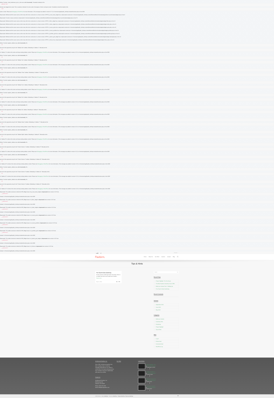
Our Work (157, 256)
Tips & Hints (158, 329)
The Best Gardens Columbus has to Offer (165, 283)
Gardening (158, 324)
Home (145, 256)
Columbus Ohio (159, 321)
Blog (174, 256)
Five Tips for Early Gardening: (103, 272)
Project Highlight (159, 326)
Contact (169, 256)
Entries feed (158, 341)
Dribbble (100, 253)
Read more (98, 278)
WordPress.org (159, 346)
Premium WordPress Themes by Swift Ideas (125, 396)
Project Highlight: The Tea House (163, 281)
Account (175, 252)
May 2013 (158, 309)
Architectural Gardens (151, 366)
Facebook (98, 253)
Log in (157, 338)
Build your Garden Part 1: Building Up (164, 286)
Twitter (96, 253)
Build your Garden (160, 319)
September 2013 (160, 304)
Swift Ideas (106, 396)
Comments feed (159, 344)
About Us (151, 256)
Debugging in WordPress (17, 11)
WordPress (115, 396)
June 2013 (158, 307)
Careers (163, 256)
